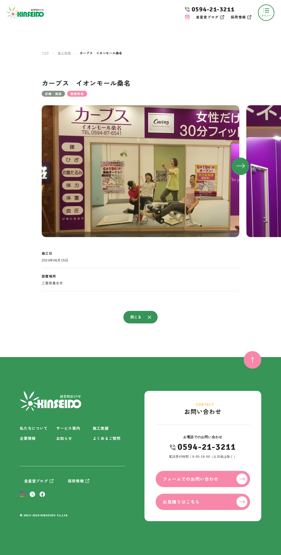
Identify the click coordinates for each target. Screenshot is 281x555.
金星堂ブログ (207, 17)
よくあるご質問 (107, 438)
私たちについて (34, 428)
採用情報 (238, 17)
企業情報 (28, 438)
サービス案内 (68, 428)
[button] (240, 166)
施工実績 (101, 428)
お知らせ (64, 438)
